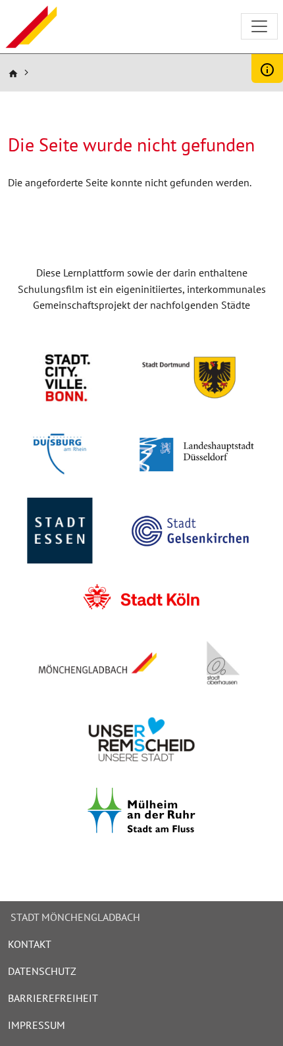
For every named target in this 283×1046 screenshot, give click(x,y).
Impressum (36, 1025)
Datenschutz (42, 971)
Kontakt (29, 944)
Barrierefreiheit (53, 998)
